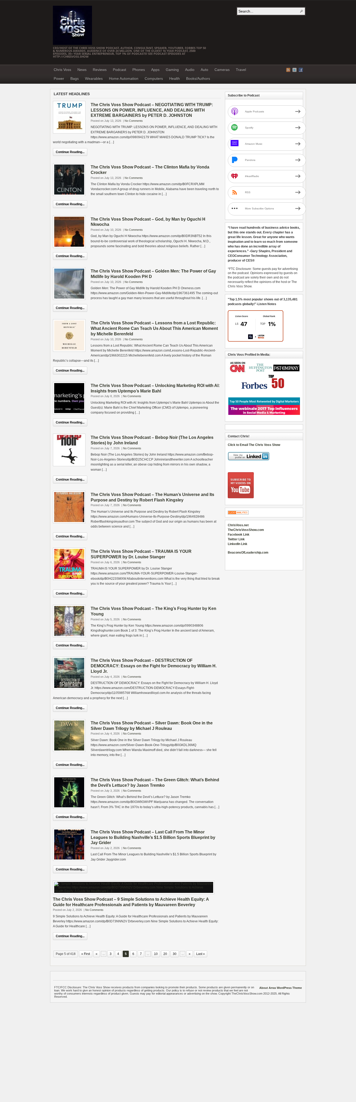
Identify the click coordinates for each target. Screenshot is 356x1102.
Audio (189, 70)
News (82, 70)
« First (85, 954)
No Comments (134, 120)
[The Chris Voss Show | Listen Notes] (255, 340)
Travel (241, 70)
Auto (204, 70)
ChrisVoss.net (238, 525)
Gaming (172, 70)
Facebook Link (238, 534)
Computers (154, 78)
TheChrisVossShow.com (246, 530)
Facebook (301, 70)
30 (174, 954)
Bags (74, 78)
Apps (155, 70)
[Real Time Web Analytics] (238, 513)
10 (156, 954)
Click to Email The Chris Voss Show (254, 445)
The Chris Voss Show (72, 25)
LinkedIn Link (237, 544)
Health (174, 78)
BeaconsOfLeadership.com (248, 552)
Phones (138, 70)
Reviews (100, 70)
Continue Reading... (70, 152)
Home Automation (123, 78)
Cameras (222, 70)
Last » (200, 954)
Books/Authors (198, 78)
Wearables (94, 78)
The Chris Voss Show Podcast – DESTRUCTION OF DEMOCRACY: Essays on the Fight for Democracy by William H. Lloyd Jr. (154, 666)
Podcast (119, 70)
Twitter (294, 70)
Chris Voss (62, 70)
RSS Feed (288, 70)
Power (59, 78)
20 (165, 954)
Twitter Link (236, 539)
